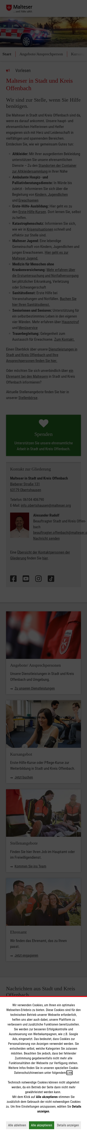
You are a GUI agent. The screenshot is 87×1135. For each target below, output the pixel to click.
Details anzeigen (69, 1125)
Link (69, 1073)
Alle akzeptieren (42, 1125)
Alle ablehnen (18, 1125)
